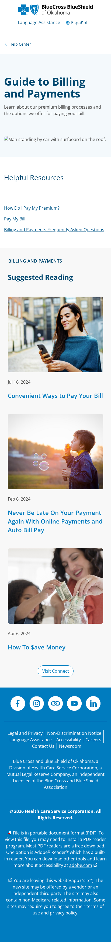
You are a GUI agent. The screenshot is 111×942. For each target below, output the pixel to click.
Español (78, 23)
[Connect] (55, 704)
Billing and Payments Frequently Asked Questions (54, 230)
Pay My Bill (14, 219)
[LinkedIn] (93, 704)
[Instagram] (36, 704)
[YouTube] (74, 704)
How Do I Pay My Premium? (32, 208)
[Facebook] (18, 704)
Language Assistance (39, 22)
